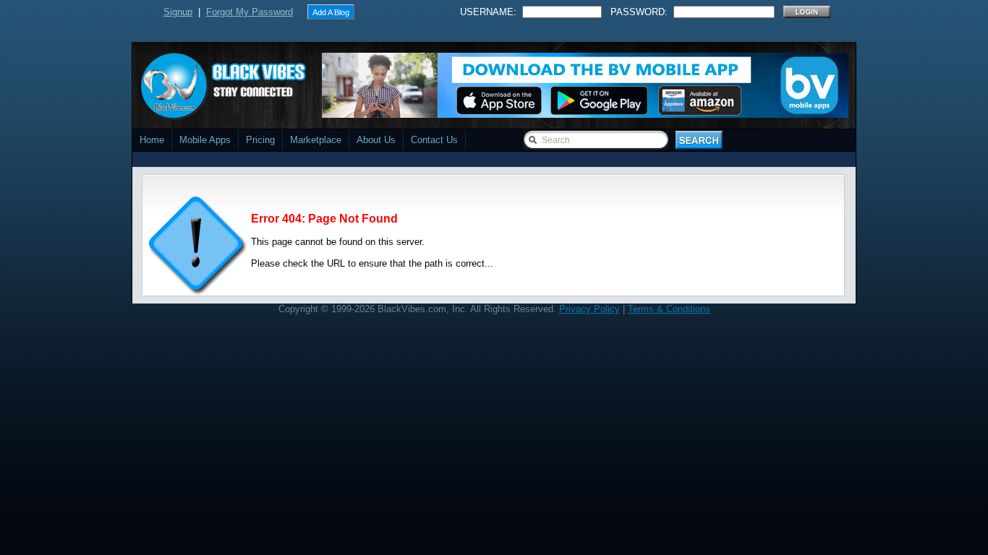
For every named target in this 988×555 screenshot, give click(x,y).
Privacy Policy (589, 309)
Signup (177, 12)
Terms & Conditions (669, 309)
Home (152, 139)
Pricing (260, 139)
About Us (376, 139)
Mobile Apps (205, 139)
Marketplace (315, 139)
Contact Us (434, 139)
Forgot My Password (249, 12)
